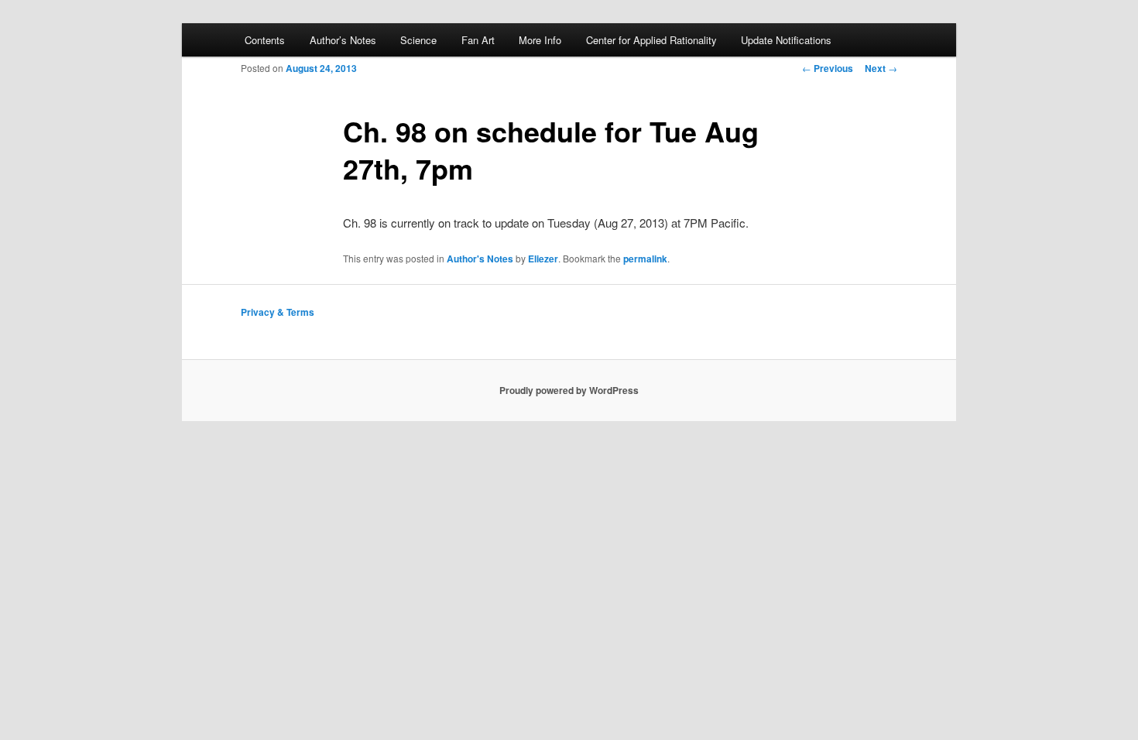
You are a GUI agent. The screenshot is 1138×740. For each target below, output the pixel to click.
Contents (265, 40)
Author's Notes (480, 259)
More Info (540, 40)
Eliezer (543, 259)
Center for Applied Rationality (651, 40)
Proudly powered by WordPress (569, 390)
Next (881, 68)
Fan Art (478, 40)
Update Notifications (786, 40)
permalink (645, 259)
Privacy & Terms (277, 312)
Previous (827, 68)
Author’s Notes (343, 40)
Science (418, 40)
